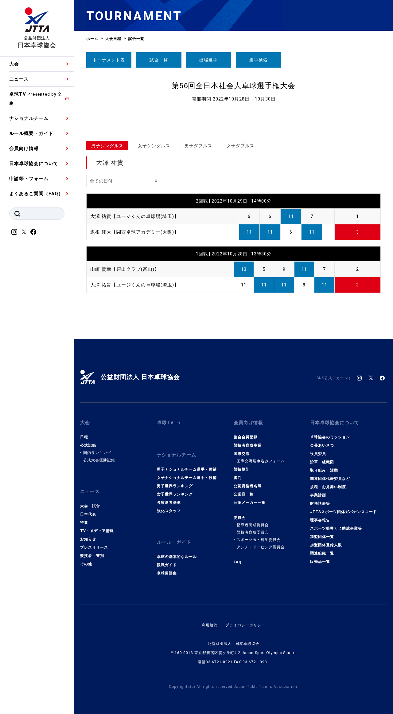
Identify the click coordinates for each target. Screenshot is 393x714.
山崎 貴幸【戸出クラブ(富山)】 (124, 269)
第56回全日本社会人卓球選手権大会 (233, 85)
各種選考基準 (169, 502)
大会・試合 (90, 506)
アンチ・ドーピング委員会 (261, 547)
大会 (14, 64)
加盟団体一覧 (322, 537)
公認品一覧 (244, 494)
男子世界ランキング (175, 486)
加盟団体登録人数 (326, 545)
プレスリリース (94, 547)
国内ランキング (97, 453)
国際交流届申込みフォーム (261, 461)
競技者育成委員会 (253, 532)
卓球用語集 (167, 573)
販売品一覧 (320, 561)
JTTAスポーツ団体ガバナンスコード (343, 512)
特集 (84, 522)
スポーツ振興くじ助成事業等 (336, 528)
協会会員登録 (246, 437)
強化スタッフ (169, 511)
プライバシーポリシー (245, 625)
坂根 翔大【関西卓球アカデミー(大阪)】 (134, 232)
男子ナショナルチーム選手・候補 (187, 469)
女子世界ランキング (175, 494)
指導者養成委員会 (253, 525)
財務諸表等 (320, 503)
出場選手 (208, 59)
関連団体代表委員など (330, 478)
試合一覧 (159, 59)
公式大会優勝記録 (99, 460)
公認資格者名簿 (248, 486)
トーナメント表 (109, 59)
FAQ (238, 562)
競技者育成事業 (248, 445)
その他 (86, 564)
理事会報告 (320, 520)
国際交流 (242, 454)
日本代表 (88, 514)
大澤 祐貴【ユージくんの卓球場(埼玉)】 (134, 216)
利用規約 (210, 625)
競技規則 (242, 469)
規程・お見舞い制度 (328, 487)
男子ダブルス (198, 145)
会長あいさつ (322, 445)
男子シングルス (107, 145)
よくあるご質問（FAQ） (36, 193)
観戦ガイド (167, 565)
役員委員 (318, 454)
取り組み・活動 (324, 470)
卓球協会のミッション (330, 437)
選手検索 (258, 59)
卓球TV (35, 98)
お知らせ (88, 539)
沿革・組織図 (322, 462)
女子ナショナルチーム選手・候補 (187, 477)
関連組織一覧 (322, 553)
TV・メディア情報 (97, 531)
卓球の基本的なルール (177, 556)
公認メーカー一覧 (250, 502)
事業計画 (318, 495)
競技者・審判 (92, 556)
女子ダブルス (240, 145)
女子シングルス (154, 145)
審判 (238, 477)
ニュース (19, 79)
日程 (84, 437)
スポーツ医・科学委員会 (259, 540)
